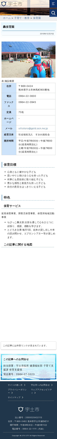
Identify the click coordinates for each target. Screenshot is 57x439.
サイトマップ (14, 397)
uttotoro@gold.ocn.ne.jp (33, 128)
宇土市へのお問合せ (40, 385)
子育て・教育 (22, 17)
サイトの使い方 (15, 385)
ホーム (7, 17)
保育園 (37, 17)
